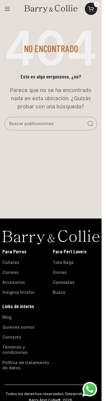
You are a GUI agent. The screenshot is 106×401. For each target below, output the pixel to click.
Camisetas (63, 282)
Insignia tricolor (18, 292)
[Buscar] (90, 123)
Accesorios (13, 282)
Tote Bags (63, 262)
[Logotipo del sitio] (50, 8)
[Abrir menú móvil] (7, 9)
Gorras (60, 272)
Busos (59, 292)
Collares (10, 262)
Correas (10, 272)
